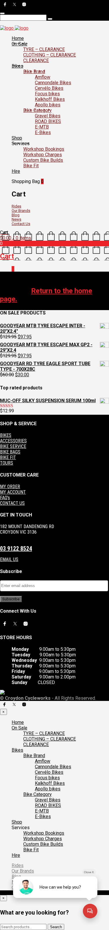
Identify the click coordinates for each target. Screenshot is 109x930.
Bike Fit (31, 165)
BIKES (5, 435)
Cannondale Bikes (53, 82)
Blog (15, 215)
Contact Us (21, 223)
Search (56, 927)
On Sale (19, 44)
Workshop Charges (42, 154)
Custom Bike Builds (43, 160)
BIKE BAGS (10, 452)
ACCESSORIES (13, 441)
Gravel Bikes (47, 116)
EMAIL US (9, 559)
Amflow (42, 77)
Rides (16, 206)
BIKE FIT (8, 457)
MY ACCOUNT (13, 492)
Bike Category (37, 110)
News (16, 219)
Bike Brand (34, 71)
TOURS (6, 463)
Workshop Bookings (43, 149)
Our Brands (21, 210)
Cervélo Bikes (49, 88)
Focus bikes (47, 93)
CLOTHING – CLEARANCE (49, 55)
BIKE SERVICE (13, 446)
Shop (17, 138)
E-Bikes (43, 132)
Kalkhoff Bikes (50, 99)
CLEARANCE (36, 60)
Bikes (17, 66)
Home (18, 38)
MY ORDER (10, 486)
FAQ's (5, 497)
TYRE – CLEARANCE (44, 49)
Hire (16, 171)
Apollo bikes (47, 105)
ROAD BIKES (48, 121)
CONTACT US (12, 503)
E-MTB (42, 127)
